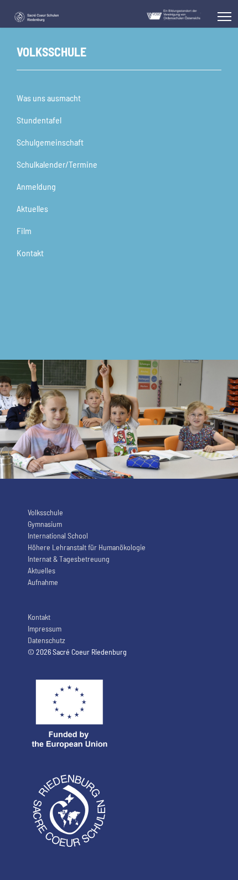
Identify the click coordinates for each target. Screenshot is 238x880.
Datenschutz (46, 640)
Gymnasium (45, 524)
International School (58, 535)
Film (24, 230)
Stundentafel (39, 120)
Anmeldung (36, 186)
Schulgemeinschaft (50, 142)
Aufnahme (43, 582)
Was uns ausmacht (49, 97)
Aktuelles (32, 208)
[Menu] (224, 16)
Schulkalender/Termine (57, 164)
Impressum (44, 628)
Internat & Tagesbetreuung (69, 558)
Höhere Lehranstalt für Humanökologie (87, 547)
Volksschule (45, 512)
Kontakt (30, 252)
